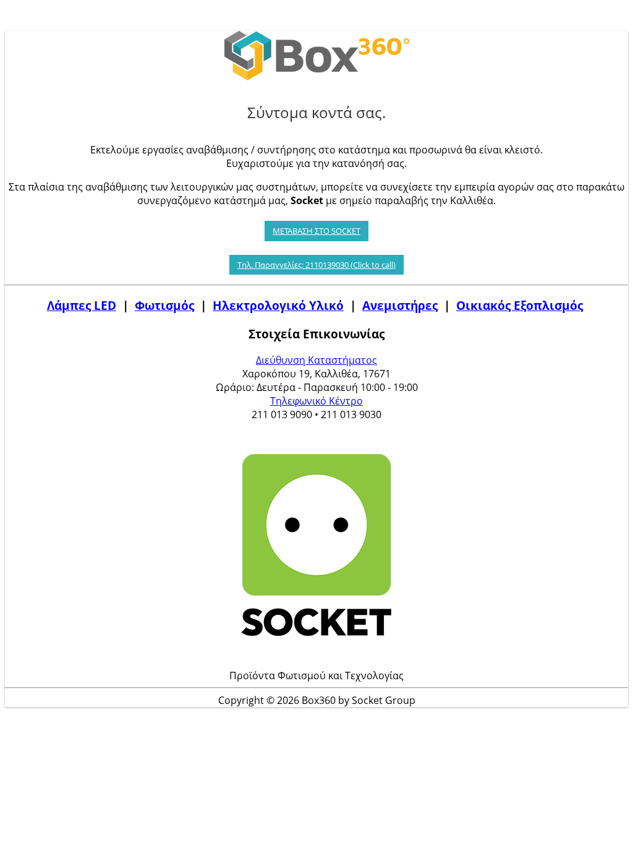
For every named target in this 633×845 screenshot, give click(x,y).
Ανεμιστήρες (400, 305)
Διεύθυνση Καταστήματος (316, 360)
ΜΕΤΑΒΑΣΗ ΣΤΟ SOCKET (316, 230)
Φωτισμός (164, 305)
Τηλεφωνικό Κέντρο (316, 401)
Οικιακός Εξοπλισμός (519, 305)
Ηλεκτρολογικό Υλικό (278, 305)
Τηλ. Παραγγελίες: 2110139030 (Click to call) (316, 264)
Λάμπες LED (81, 305)
